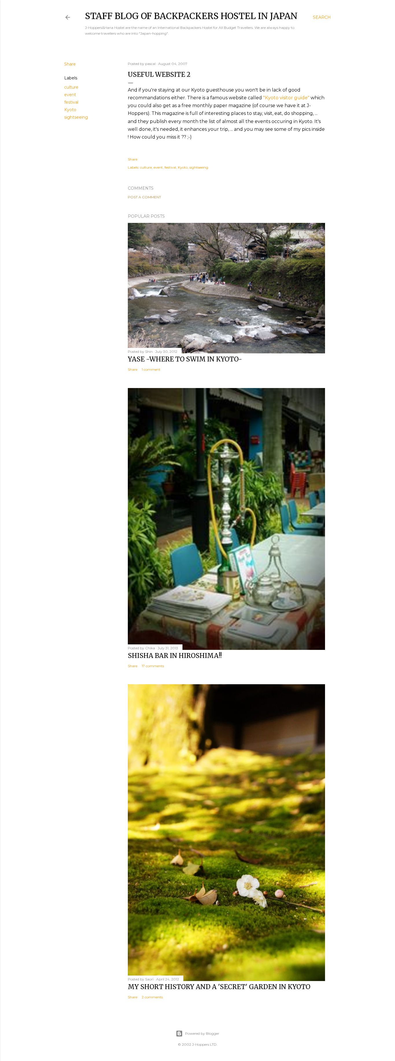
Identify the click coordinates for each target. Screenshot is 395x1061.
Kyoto (70, 109)
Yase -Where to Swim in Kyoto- (185, 359)
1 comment (151, 369)
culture (71, 87)
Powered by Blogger (202, 1033)
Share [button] (70, 64)
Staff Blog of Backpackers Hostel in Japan (191, 15)
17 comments (153, 666)
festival (71, 102)
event (70, 94)
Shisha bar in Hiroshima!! (175, 656)
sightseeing (76, 117)
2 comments (152, 997)
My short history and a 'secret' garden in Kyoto (219, 987)
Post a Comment (144, 197)
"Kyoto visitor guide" (286, 97)
